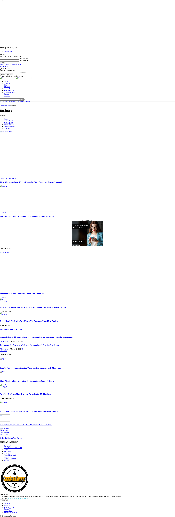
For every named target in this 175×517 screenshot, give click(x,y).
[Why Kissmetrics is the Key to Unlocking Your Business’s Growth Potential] (27, 131)
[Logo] (8, 78)
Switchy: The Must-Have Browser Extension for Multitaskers (25, 394)
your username (23, 58)
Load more (3, 351)
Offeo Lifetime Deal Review (11, 438)
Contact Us (7, 509)
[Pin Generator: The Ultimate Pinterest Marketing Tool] (35, 252)
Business (3, 212)
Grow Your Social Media (8, 178)
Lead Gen (7, 88)
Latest (6, 119)
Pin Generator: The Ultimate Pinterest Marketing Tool (22, 293)
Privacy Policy (4, 66)
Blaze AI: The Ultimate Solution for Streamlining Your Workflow (27, 216)
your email (22, 72)
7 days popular (8, 124)
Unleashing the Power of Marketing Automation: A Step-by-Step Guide (29, 345)
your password (23, 60)
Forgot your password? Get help (10, 64)
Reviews (7, 96)
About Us (7, 503)
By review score (9, 126)
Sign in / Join (8, 51)
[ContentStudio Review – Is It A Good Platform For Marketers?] (5, 421)
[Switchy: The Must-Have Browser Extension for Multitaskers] (5, 385)
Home (6, 81)
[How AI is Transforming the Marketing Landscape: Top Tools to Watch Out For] (4, 299)
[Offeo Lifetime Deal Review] (5, 429)
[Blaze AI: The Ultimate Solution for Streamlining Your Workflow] (27, 186)
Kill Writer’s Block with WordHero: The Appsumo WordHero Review (29, 321)
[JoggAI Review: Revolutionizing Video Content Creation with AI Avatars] (5, 359)
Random (7, 128)
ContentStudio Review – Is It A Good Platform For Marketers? (26, 425)
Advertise (7, 505)
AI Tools (7, 87)
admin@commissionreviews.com (18, 498)
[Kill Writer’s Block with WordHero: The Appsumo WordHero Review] (4, 314)
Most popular (8, 123)
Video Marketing (9, 90)
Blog (5, 85)
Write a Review (9, 507)
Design (6, 94)
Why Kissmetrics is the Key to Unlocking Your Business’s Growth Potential (31, 182)
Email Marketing (9, 92)
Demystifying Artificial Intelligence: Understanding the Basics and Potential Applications (36, 337)
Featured (7, 83)
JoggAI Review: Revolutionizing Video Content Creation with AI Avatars (30, 368)
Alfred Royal (4, 341)
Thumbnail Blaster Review (11, 329)
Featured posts (8, 121)
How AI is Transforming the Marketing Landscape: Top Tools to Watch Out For (33, 307)
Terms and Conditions (11, 512)
